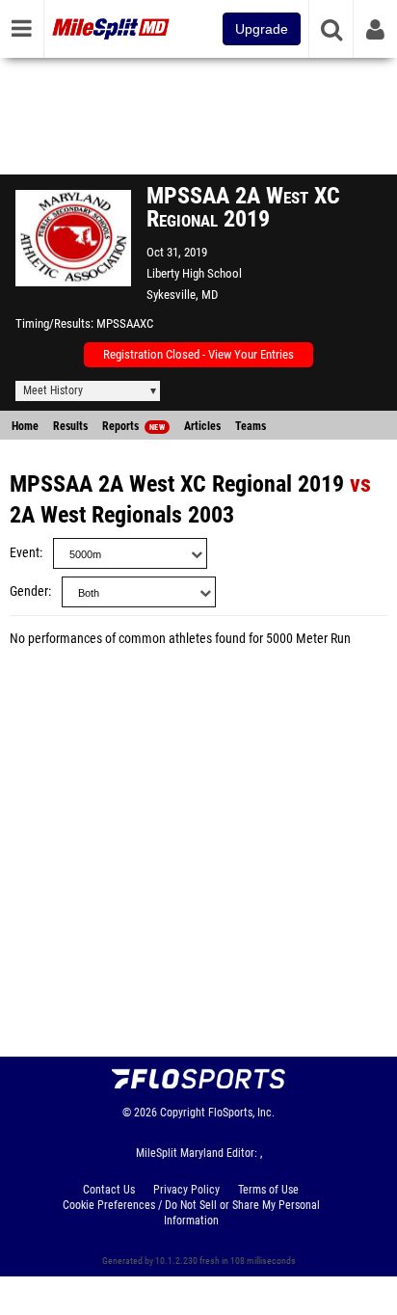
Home (25, 426)
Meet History (53, 390)
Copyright (182, 1112)
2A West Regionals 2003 (122, 514)
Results (70, 426)
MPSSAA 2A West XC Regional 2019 (177, 483)
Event (25, 553)
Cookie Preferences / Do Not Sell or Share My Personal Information (191, 1212)
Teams (250, 426)
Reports (133, 426)
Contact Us (109, 1189)
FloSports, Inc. (241, 1112)
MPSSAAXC (124, 323)
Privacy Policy (186, 1189)
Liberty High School (194, 273)
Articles (202, 426)
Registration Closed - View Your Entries (198, 354)
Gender (29, 591)
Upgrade (261, 29)
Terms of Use (268, 1189)
